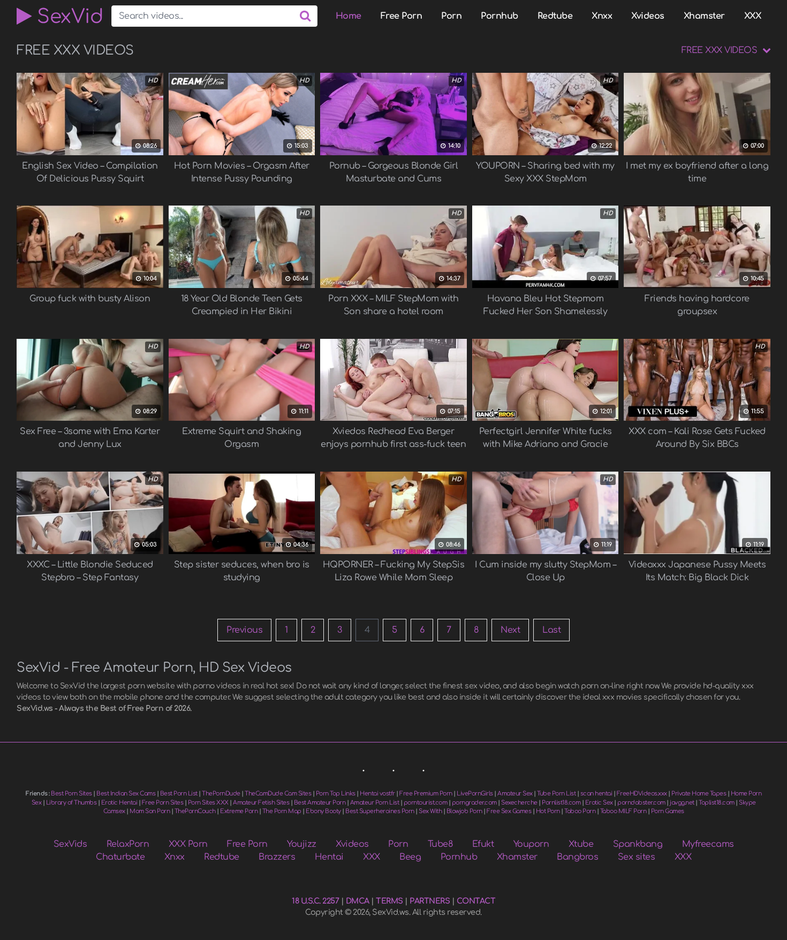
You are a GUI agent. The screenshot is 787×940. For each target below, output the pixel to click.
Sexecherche (519, 802)
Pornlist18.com (561, 802)
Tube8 (440, 844)
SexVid (67, 16)
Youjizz (301, 844)
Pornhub (499, 16)
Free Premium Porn (425, 793)
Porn (451, 16)
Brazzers (277, 857)
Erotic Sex (599, 802)
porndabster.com (641, 802)
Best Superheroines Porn (379, 811)
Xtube (581, 844)
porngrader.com (474, 802)
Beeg (410, 857)
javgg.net (682, 802)
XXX (752, 16)
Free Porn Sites (163, 802)
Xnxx (602, 16)
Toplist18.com (717, 802)
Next (510, 630)
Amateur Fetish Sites (261, 802)
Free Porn (401, 16)
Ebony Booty (323, 811)
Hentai (329, 857)
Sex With (430, 811)
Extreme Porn (239, 811)
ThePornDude (221, 793)
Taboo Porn (579, 811)
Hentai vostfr (377, 793)
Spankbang (638, 844)
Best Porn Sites (71, 793)
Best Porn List (179, 793)
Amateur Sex (515, 793)
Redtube (555, 16)
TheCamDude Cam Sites (278, 793)
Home (348, 16)
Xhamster (704, 16)
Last (551, 630)
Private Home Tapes (698, 793)
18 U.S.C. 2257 (315, 901)
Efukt (483, 844)
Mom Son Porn (150, 811)
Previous (244, 630)
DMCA (357, 901)
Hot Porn (548, 811)
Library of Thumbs (71, 802)
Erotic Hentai (119, 802)
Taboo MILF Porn (623, 811)
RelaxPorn (128, 844)
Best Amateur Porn (320, 802)
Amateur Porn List (374, 802)
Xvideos (647, 16)
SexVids (70, 844)
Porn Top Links (335, 793)
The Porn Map (281, 811)
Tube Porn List (556, 793)
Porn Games (667, 811)
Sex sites (636, 857)
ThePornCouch (195, 811)
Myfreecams (708, 844)
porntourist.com (426, 802)
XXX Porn (188, 844)
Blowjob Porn (464, 811)
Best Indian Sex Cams (125, 793)
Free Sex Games (509, 811)
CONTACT (476, 901)
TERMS (389, 901)
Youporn (531, 844)
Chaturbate (120, 857)
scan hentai (596, 793)
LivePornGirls (475, 793)
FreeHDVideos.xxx (642, 793)
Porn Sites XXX (208, 802)
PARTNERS (430, 901)
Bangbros (577, 857)
